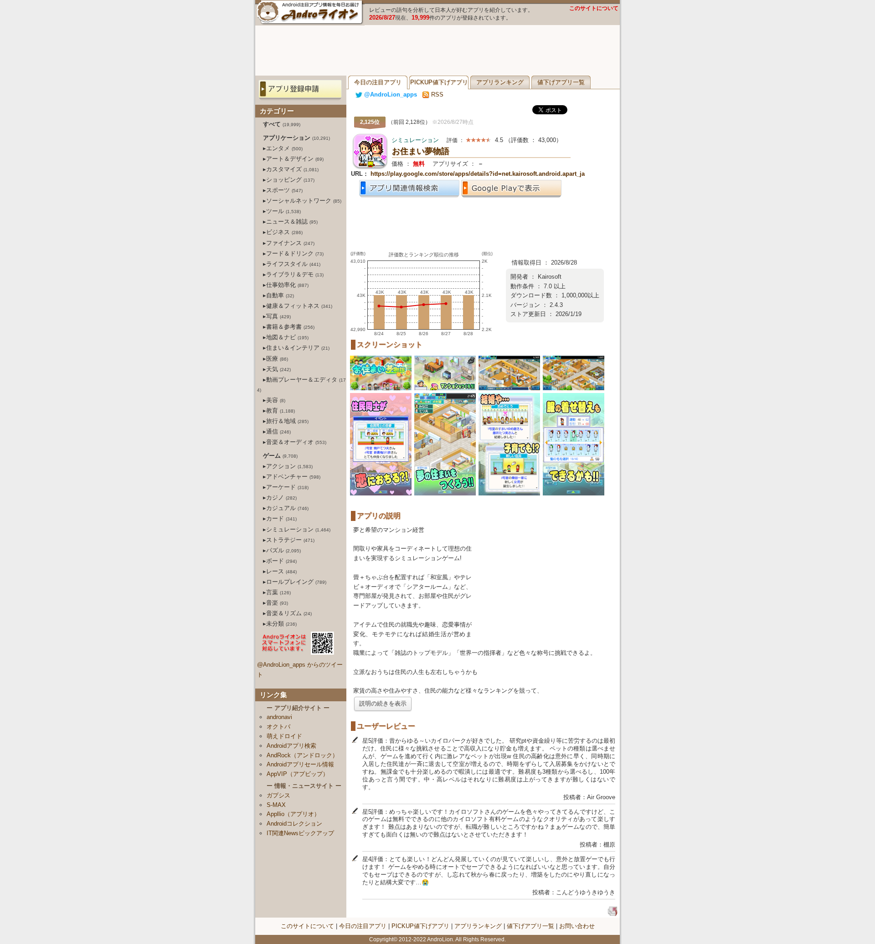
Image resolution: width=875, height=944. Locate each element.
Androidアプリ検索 (291, 745)
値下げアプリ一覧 (561, 82)
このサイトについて (593, 8)
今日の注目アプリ (377, 82)
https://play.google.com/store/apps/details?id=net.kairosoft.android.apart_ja (478, 173)
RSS (436, 94)
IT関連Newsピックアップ (300, 833)
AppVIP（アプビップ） (298, 774)
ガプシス (278, 795)
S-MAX (276, 804)
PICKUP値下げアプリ (439, 82)
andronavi (279, 717)
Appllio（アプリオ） (293, 814)
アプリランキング (500, 82)
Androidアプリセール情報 (300, 764)
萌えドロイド (284, 736)
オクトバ (278, 726)
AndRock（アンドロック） (302, 755)
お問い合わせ (577, 926)
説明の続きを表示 (383, 703)
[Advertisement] (437, 50)
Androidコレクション (294, 823)
